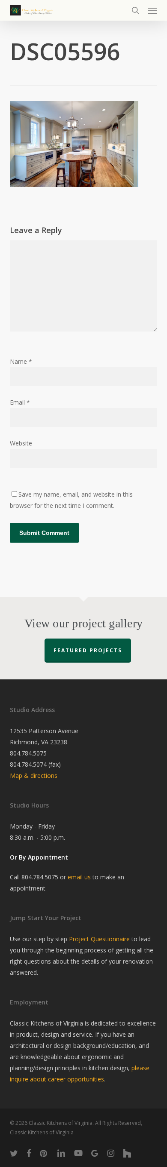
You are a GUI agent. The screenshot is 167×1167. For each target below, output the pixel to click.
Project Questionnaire (99, 939)
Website (21, 443)
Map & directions (33, 775)
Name (21, 361)
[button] (152, 10)
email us (79, 877)
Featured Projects (88, 650)
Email (20, 402)
